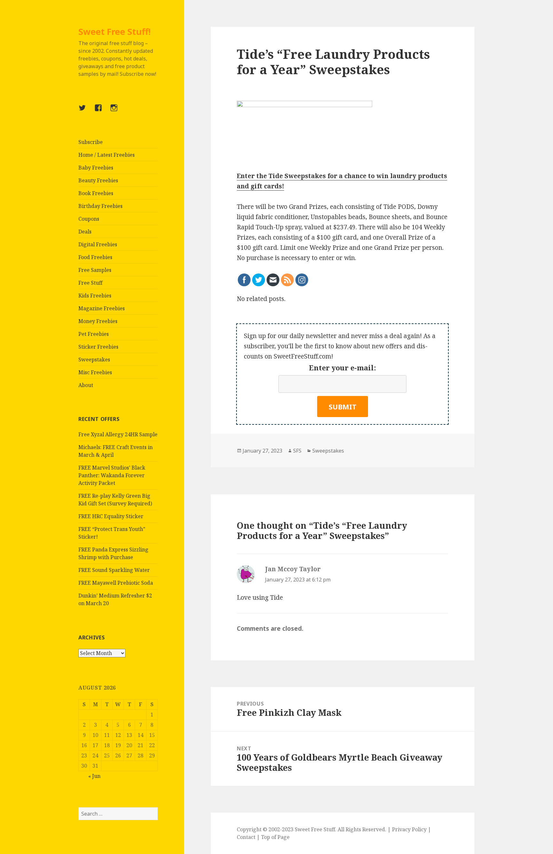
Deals (85, 231)
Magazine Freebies (101, 308)
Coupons (88, 218)
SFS (297, 450)
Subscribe (90, 142)
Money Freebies (97, 321)
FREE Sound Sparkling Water (114, 569)
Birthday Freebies (100, 206)
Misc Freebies (95, 372)
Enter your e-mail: (342, 367)
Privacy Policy (409, 829)
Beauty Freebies (98, 180)
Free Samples (94, 269)
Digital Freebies (97, 244)
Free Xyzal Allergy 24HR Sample (117, 434)
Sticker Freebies (98, 346)
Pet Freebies (93, 333)
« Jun (94, 775)
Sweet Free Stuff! (114, 31)
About (85, 385)
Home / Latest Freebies (106, 154)
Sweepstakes (94, 359)
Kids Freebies (94, 295)
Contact (246, 837)
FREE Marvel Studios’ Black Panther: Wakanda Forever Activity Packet (111, 475)
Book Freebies (95, 193)
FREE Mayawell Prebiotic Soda (115, 582)
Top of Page (275, 837)
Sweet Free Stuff (315, 829)
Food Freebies (95, 257)
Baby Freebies (95, 167)
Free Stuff (90, 282)
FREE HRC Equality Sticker (110, 516)
